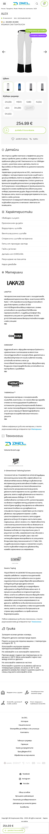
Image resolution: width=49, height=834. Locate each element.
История (24, 721)
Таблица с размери (24, 741)
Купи (18, 807)
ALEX (35, 9)
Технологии (36, 622)
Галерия (29, 807)
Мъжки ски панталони (25, 9)
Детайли (24, 812)
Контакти (24, 732)
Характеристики (24, 818)
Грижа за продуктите (24, 748)
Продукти (9, 9)
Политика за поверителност (24, 800)
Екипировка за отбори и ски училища (24, 729)
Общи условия (24, 792)
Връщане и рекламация (24, 796)
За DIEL (24, 718)
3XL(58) (17, 108)
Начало (3, 9)
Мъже (16, 9)
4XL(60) (29, 108)
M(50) (19, 102)
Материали (36, 429)
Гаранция (24, 744)
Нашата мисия (25, 725)
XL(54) (39, 102)
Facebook (26, 774)
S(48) (28, 102)
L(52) (7, 108)
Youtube (26, 783)
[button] (45, 51)
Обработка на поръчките (24, 755)
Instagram (26, 779)
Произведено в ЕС (25, 752)
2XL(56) (8, 102)
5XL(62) (8, 114)
